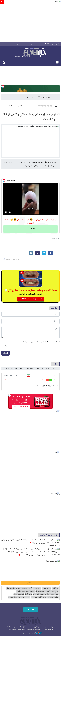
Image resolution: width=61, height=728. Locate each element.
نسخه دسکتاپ (30, 609)
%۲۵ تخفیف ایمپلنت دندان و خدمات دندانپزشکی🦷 (30, 290)
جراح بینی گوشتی (51, 591)
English (47, 44)
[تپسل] (2, 86)
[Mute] (10, 212)
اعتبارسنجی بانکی (51, 594)
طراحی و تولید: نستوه (29, 633)
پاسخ (7, 380)
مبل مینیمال (10, 588)
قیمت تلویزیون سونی (24, 588)
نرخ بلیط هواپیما (14, 597)
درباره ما (26, 44)
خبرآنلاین (30, 53)
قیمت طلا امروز (38, 594)
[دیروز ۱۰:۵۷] (53, 552)
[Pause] (6, 212)
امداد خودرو (25, 597)
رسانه (26, 96)
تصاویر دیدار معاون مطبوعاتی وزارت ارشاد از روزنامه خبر (31, 117)
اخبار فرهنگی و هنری (38, 96)
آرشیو (16, 44)
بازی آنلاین (37, 588)
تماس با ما (31, 44)
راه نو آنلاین (46, 588)
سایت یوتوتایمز (52, 597)
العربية (52, 44)
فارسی (57, 44)
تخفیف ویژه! (30, 229)
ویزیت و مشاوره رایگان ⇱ (30, 299)
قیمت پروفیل (18, 594)
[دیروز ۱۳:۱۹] (53, 543)
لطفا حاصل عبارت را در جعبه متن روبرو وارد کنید (40, 342)
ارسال (5, 353)
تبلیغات (21, 44)
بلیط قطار (28, 594)
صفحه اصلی (52, 96)
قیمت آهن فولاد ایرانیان (25, 591)
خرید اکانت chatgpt (38, 597)
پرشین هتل (39, 591)
